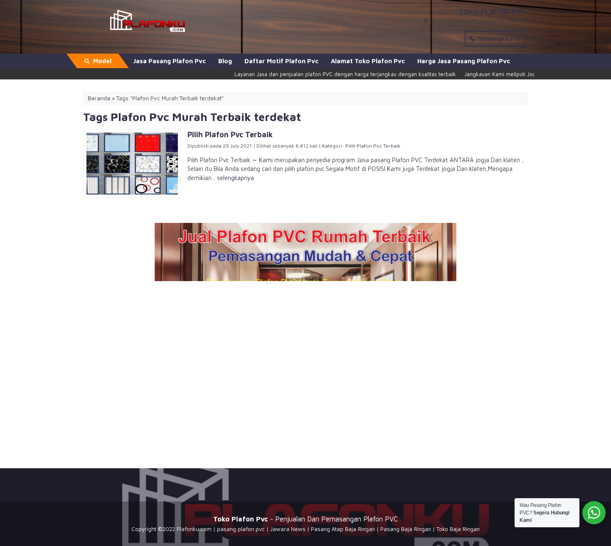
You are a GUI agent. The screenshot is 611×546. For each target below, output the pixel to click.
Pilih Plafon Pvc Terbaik (372, 146)
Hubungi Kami (499, 38)
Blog (225, 60)
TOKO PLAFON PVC (492, 11)
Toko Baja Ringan (458, 529)
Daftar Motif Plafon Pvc (281, 60)
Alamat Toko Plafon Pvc (368, 60)
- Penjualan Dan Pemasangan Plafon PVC (305, 519)
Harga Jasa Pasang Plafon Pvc (463, 60)
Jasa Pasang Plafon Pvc (169, 60)
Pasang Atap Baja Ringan (343, 529)
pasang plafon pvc (241, 529)
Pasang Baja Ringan (405, 529)
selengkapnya (235, 177)
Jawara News (288, 529)
